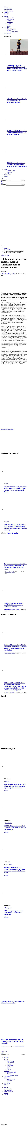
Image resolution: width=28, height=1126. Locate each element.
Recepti (9, 30)
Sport (8, 24)
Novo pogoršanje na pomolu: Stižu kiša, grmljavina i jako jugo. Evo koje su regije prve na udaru (15, 786)
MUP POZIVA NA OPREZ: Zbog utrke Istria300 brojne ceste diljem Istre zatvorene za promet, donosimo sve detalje (15, 527)
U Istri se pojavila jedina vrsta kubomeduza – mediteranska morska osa (13, 912)
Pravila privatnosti (8, 11)
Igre (8, 173)
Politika (9, 23)
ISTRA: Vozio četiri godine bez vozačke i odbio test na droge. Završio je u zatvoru (13, 604)
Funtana (3, 429)
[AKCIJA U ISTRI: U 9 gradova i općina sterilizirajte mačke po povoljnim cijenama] (17, 117)
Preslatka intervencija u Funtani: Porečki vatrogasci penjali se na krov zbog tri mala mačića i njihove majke (17, 67)
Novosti (6, 16)
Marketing (6, 12)
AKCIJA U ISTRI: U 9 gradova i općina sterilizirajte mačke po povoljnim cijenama (17, 132)
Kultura (9, 20)
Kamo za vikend (11, 170)
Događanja (9, 172)
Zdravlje (9, 26)
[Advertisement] (14, 394)
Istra (6, 429)
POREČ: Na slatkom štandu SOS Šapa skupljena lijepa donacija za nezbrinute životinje (17, 164)
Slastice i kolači (14, 31)
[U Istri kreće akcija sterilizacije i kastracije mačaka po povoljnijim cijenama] (17, 85)
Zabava (5, 169)
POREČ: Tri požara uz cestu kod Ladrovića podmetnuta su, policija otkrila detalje (15, 827)
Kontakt (6, 13)
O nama (6, 7)
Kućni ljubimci (7, 33)
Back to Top (4, 1051)
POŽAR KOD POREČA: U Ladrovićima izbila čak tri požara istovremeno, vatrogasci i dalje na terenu (14, 870)
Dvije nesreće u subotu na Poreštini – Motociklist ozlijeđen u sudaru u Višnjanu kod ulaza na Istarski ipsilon (15, 566)
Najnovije (6, 1057)
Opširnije (6, 790)
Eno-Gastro (6, 27)
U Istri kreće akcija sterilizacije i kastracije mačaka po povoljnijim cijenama (17, 100)
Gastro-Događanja (11, 29)
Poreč (12, 429)
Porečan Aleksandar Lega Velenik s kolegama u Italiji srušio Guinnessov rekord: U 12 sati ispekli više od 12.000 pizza (15, 647)
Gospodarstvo (10, 19)
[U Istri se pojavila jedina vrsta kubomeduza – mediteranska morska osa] (15, 890)
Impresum (9, 8)
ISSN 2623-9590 (19, 1046)
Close (2, 1053)
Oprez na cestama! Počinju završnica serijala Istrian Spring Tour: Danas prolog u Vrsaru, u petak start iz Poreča (15, 489)
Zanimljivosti (8, 908)
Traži (23, 180)
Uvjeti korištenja (8, 9)
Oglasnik (6, 176)
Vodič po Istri (7, 174)
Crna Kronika (10, 17)
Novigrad (9, 429)
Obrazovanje (10, 22)
